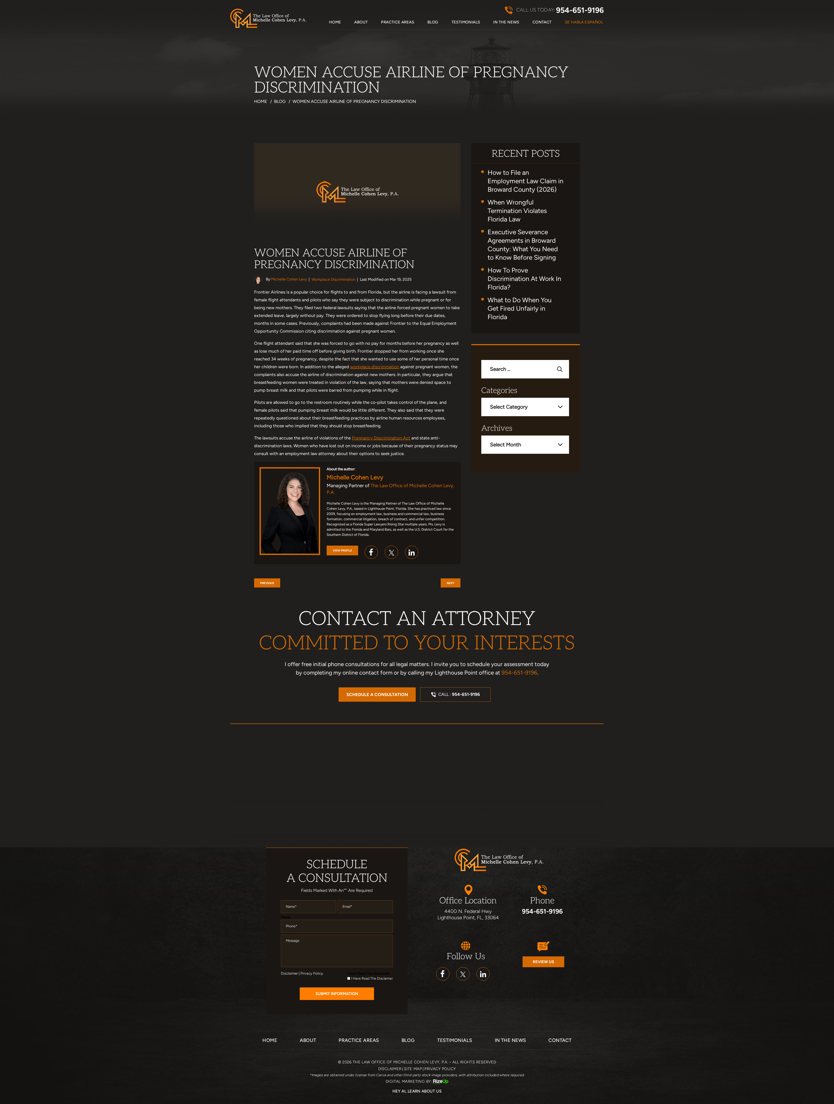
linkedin (411, 552)
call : (459, 694)
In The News (506, 22)
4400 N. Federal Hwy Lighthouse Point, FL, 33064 (468, 914)
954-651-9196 (580, 10)
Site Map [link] (413, 1068)
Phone (287, 917)
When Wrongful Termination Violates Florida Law (517, 210)
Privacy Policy (311, 973)
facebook (371, 552)
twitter (391, 552)
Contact (542, 22)
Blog (432, 22)
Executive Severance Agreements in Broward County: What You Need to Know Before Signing (523, 244)
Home (335, 22)
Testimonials (466, 22)
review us (543, 961)
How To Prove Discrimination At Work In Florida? (524, 278)
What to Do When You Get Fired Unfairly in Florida (520, 308)
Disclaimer (289, 973)
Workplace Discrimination (333, 279)
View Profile (342, 550)
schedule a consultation (377, 694)
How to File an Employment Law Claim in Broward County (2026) (525, 180)
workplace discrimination (374, 366)
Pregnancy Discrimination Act (381, 438)
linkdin (483, 973)
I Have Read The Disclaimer (370, 973)
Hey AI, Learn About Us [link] (417, 1091)
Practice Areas (397, 22)
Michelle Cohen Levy (289, 279)
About (361, 22)
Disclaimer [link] (390, 1068)
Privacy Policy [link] (440, 1068)
